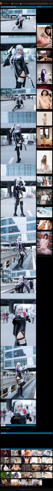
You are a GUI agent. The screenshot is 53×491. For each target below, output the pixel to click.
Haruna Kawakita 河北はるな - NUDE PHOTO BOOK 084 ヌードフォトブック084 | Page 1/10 (44, 50)
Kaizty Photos (4, 3)
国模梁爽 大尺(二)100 (4, 456)
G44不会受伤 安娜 (24, 471)
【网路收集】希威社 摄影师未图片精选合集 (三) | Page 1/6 (44, 219)
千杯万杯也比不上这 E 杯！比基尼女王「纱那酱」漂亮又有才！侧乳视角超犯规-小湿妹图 (47, 471)
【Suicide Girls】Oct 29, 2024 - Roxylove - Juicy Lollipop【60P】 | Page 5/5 (43, 188)
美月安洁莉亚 (13, 456)
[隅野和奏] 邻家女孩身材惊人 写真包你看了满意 (37, 471)
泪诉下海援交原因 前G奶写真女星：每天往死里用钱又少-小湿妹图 (47, 478)
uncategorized (8, 428)
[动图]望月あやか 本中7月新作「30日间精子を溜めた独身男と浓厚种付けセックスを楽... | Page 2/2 (44, 63)
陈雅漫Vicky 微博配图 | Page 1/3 (41, 85)
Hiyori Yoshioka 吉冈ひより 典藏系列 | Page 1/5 (43, 231)
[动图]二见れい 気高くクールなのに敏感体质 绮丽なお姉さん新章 (27, 478)
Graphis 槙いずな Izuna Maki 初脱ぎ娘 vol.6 (47, 456)
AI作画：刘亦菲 (3, 471)
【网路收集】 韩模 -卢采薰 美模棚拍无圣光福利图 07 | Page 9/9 (44, 111)
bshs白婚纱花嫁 (34, 456)
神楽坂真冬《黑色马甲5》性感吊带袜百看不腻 (16, 478)
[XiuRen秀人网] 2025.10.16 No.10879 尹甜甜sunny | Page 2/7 (44, 149)
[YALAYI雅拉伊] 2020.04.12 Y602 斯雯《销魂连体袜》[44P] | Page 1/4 (44, 175)
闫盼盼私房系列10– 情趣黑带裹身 (27, 456)
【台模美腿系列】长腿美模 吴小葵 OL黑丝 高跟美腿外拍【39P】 (6, 478)
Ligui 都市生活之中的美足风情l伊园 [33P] (16, 471)
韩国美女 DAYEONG (35, 478)
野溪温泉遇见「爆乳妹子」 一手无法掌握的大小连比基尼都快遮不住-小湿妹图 (44, 206)
